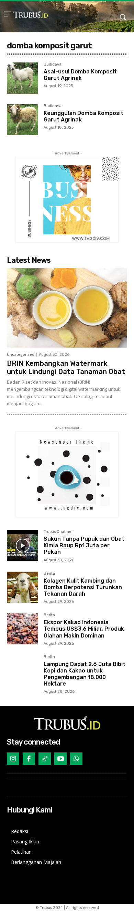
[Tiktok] (44, 758)
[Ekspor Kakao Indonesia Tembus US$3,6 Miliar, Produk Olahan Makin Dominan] (22, 628)
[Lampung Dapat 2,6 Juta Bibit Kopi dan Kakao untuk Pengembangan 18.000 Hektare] (22, 670)
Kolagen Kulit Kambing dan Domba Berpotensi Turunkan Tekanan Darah (83, 587)
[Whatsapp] (76, 758)
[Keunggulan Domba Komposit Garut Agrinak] (22, 119)
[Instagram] (13, 758)
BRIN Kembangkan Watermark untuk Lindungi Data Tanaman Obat (66, 367)
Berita (49, 574)
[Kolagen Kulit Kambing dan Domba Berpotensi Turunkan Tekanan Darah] (22, 587)
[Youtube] (60, 758)
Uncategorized (20, 354)
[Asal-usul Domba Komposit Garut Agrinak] (22, 78)
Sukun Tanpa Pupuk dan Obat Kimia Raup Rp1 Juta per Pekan (84, 545)
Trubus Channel (58, 532)
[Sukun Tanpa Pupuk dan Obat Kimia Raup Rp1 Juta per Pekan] (22, 545)
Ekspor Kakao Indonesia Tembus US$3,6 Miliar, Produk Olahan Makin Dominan (84, 629)
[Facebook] (29, 758)
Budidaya (53, 64)
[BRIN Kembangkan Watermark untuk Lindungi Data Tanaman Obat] (67, 308)
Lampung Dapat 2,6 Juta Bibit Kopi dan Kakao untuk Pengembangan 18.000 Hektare (84, 674)
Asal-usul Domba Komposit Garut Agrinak (80, 74)
